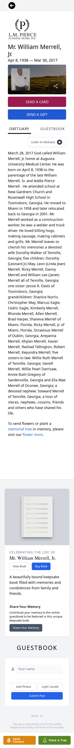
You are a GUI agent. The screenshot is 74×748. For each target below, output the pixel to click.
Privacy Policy (26, 727)
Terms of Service (48, 727)
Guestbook (52, 128)
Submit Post (37, 696)
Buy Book (41, 566)
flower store (32, 434)
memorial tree (20, 429)
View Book (19, 566)
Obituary (19, 128)
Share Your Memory (26, 628)
